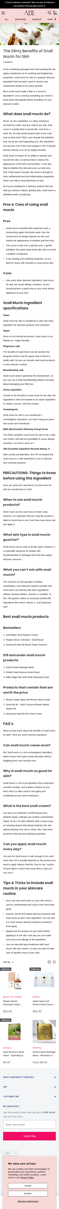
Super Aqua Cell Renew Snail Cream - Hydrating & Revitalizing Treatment (44, 1003)
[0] (55, 13)
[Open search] (49, 13)
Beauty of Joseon (12, 997)
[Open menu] (3, 13)
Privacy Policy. (27, 1177)
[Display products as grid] (49, 962)
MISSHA (36, 997)
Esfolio (7, 1048)
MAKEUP (36, 19)
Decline (28, 1193)
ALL (7, 19)
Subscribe (29, 1136)
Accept (28, 1185)
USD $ (8, 1153)
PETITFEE (37, 1048)
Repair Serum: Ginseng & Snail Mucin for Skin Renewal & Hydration (14, 1003)
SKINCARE (20, 19)
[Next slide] (55, 19)
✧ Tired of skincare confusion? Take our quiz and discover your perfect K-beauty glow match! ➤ (29, 4)
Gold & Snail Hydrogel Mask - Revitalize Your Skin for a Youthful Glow (44, 1054)
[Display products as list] (54, 962)
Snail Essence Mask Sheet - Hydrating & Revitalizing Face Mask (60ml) (13, 1054)
